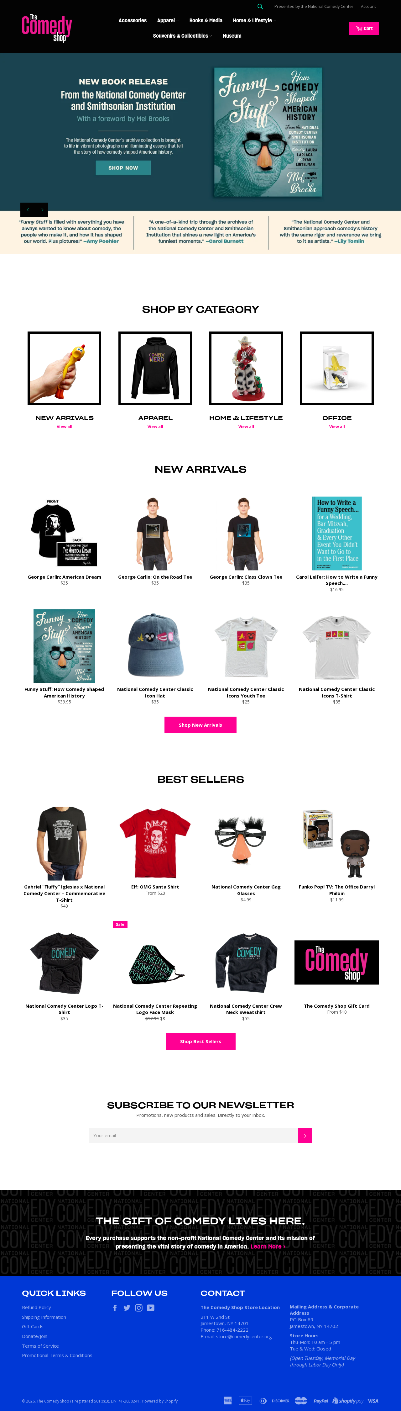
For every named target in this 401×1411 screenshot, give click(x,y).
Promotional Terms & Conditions (57, 1355)
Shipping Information (44, 1317)
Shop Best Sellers (200, 1041)
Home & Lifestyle (253, 20)
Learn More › (268, 1247)
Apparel (166, 20)
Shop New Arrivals (200, 725)
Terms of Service (40, 1346)
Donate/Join (34, 1336)
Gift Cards (33, 1326)
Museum (232, 36)
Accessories (133, 20)
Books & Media (206, 20)
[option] (200, 153)
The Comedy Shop (53, 1401)
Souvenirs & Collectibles (181, 36)
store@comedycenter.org (244, 1336)
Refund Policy (36, 1307)
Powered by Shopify (160, 1401)
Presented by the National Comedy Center (313, 6)
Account (368, 6)
